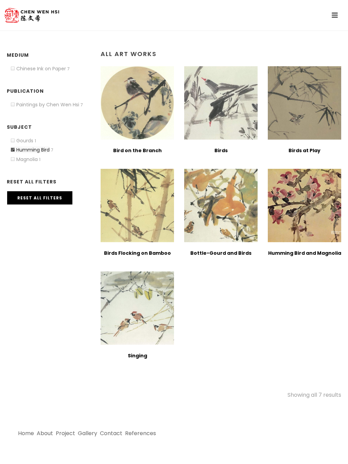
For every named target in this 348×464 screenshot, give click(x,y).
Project (65, 433)
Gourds (24, 140)
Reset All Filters (39, 198)
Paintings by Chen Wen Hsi (47, 104)
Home (26, 433)
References (140, 433)
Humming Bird (33, 149)
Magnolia (27, 159)
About (45, 433)
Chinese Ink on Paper (41, 68)
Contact (111, 433)
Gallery (87, 433)
